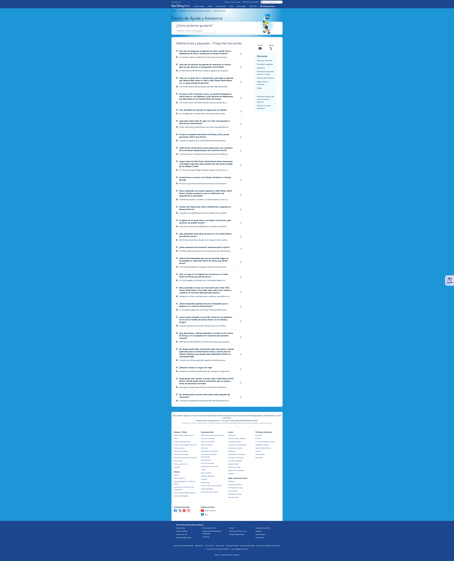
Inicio (175, 11)
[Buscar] (262, 2)
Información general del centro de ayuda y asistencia (194, 11)
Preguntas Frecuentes (219, 11)
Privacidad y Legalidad (265, 64)
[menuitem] (243, 2)
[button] (253, 6)
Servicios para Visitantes (265, 78)
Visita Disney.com (176, 2)
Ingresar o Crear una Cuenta (232, 2)
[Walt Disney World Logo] (180, 6)
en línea (222, 421)
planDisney (261, 68)
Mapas (259, 88)
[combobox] (272, 2)
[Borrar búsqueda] (214, 30)
